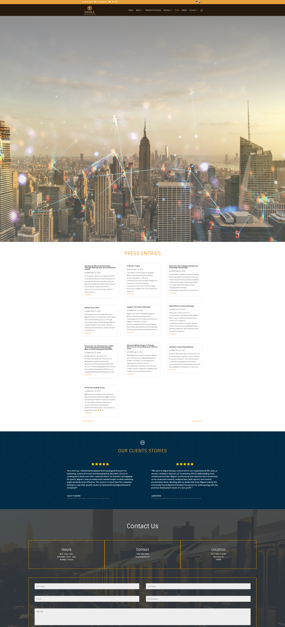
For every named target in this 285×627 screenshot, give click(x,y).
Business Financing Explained (181, 347)
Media (184, 10)
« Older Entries (87, 421)
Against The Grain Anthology (138, 307)
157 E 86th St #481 (218, 554)
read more (88, 294)
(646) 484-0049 (142, 554)
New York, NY (218, 556)
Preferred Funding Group (95, 388)
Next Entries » (198, 421)
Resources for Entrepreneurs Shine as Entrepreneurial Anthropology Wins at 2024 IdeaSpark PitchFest (99, 347)
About (138, 10)
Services (167, 10)
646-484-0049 (88, 2)
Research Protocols (153, 10)
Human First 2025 (92, 308)
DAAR (88, 273)
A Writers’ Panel (133, 266)
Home (131, 10)
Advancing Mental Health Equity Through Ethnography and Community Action (100, 267)
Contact (192, 10)
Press (177, 10)
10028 (218, 559)
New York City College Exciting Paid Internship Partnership (183, 267)
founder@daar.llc (142, 556)
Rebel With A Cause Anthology (181, 306)
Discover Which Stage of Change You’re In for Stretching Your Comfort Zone (142, 347)
